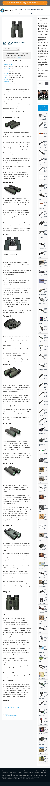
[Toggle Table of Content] (17, 49)
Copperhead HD (7, 83)
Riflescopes (24, 13)
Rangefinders (40, 9)
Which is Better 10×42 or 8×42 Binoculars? (13, 707)
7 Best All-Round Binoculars (10, 706)
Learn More (18, 57)
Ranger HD (6, 81)
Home (16, 9)
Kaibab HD (6, 79)
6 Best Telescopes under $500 (11, 715)
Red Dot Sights (18, 13)
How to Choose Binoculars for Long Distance (14, 704)
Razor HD (6, 75)
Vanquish (6, 72)
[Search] (46, 83)
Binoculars (27, 9)
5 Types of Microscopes (10, 717)
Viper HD (6, 73)
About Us (20, 9)
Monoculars (33, 9)
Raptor (5, 70)
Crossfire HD (7, 68)
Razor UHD (6, 77)
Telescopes (30, 13)
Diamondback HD (8, 64)
